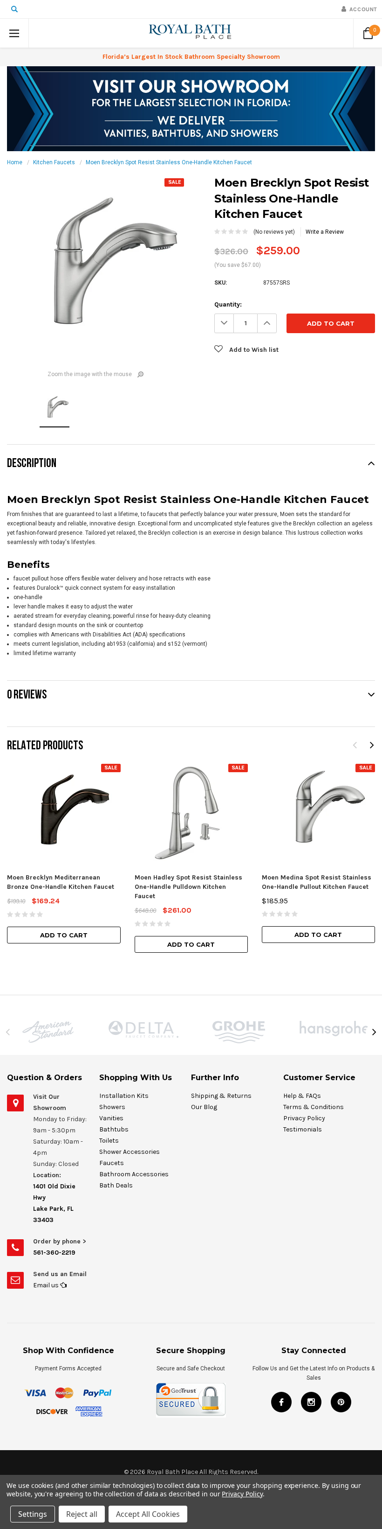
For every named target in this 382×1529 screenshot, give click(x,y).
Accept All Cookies (148, 1514)
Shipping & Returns (221, 1096)
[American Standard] (48, 1032)
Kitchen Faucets (54, 162)
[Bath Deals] (191, 108)
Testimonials (302, 1129)
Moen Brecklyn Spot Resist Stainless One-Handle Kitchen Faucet (169, 162)
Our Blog (204, 1107)
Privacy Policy (304, 1118)
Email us (46, 1285)
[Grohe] (239, 1032)
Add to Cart (64, 935)
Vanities (111, 1118)
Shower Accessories (129, 1152)
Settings (32, 1514)
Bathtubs (114, 1129)
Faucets (111, 1163)
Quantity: (228, 304)
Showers (112, 1107)
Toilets (109, 1141)
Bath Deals (116, 1185)
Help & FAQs (302, 1096)
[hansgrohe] (334, 1028)
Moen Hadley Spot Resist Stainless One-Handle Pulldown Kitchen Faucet (188, 886)
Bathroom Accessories (134, 1174)
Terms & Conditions (313, 1107)
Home (14, 162)
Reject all (81, 1514)
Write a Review (325, 232)
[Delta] (143, 1029)
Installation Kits (124, 1096)
